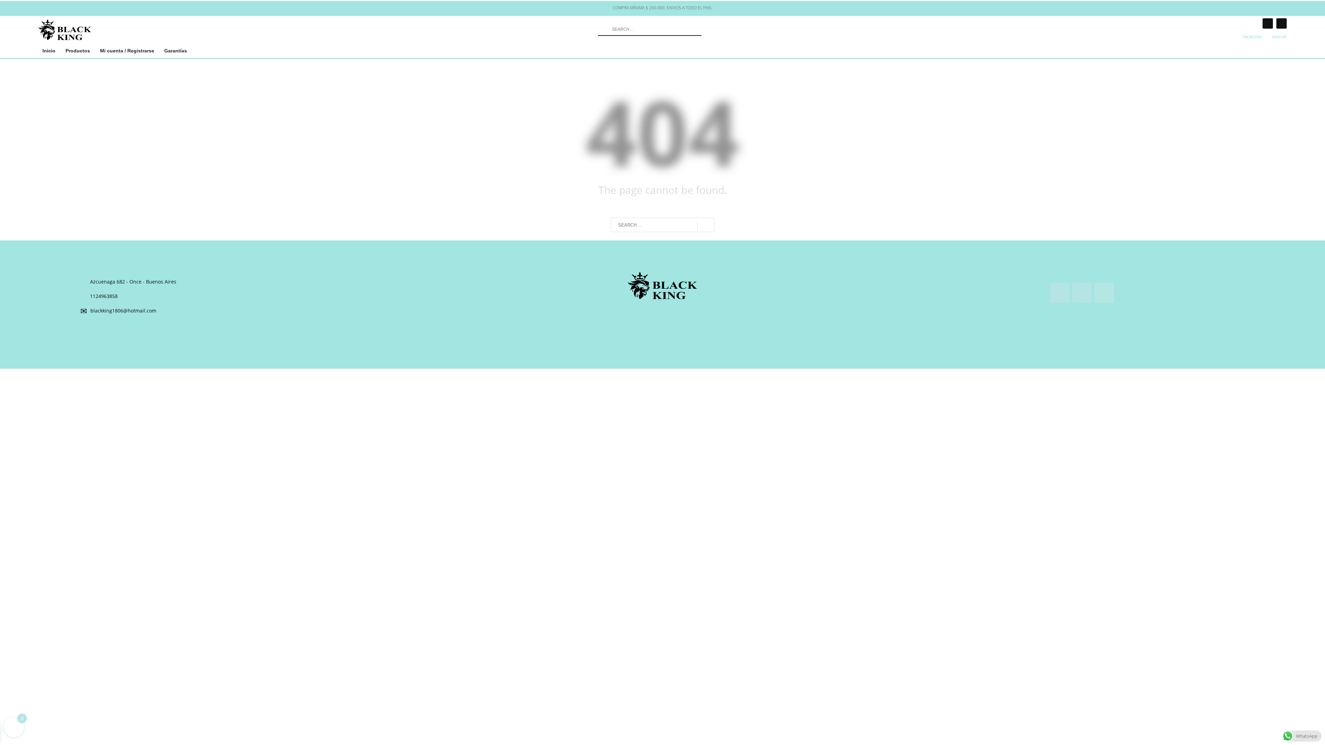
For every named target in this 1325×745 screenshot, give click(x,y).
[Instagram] (1268, 23)
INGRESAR (1252, 37)
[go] (602, 29)
